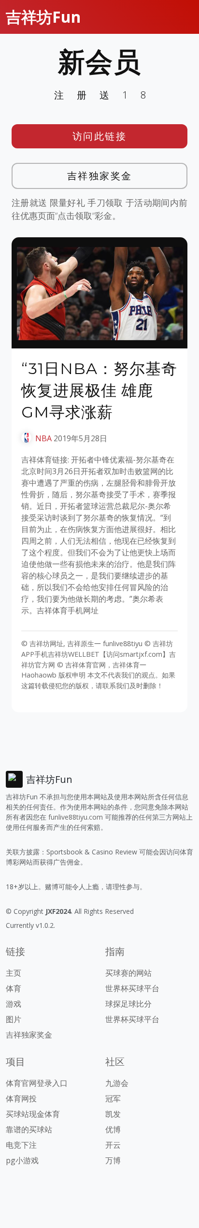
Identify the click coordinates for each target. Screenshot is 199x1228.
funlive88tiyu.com (75, 817)
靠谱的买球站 (29, 1129)
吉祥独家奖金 (99, 175)
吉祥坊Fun (43, 16)
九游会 (116, 1083)
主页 (13, 973)
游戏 (13, 1003)
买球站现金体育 (33, 1114)
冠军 (113, 1098)
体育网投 (21, 1098)
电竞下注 (21, 1145)
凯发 (113, 1114)
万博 (113, 1160)
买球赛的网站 (128, 973)
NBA (43, 438)
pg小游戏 (22, 1160)
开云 (113, 1145)
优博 (113, 1129)
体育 (13, 988)
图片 (13, 1019)
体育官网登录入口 (37, 1083)
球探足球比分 (128, 1003)
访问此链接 (99, 136)
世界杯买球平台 (132, 988)
